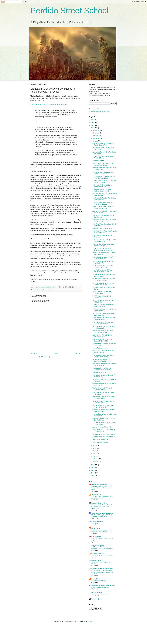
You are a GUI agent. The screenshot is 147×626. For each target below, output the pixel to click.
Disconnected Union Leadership (100, 594)
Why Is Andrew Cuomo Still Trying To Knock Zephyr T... (103, 327)
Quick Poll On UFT (98, 161)
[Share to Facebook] (70, 287)
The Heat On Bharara (99, 372)
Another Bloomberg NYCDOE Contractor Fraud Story (101, 360)
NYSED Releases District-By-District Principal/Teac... (103, 157)
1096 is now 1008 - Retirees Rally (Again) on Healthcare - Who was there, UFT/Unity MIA (102, 506)
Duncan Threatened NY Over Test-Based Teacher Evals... (103, 207)
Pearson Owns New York (100, 439)
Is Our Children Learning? (98, 580)
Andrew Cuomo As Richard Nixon (102, 427)
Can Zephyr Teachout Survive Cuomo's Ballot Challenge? (101, 369)
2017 (93, 120)
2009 (93, 476)
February (96, 459)
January (95, 461)
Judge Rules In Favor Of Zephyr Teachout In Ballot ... (102, 335)
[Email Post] (60, 287)
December (96, 130)
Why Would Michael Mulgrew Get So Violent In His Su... (103, 351)
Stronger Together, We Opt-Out (100, 587)
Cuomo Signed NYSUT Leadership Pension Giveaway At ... (103, 173)
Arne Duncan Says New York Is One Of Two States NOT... (104, 194)
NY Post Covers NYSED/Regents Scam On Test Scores (102, 266)
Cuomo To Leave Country (100, 348)
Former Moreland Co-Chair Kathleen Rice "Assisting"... (103, 402)
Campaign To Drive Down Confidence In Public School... (104, 220)
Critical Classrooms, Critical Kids (102, 568)
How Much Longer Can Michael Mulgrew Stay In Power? (102, 270)
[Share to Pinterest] (73, 287)
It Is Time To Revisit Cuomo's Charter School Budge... (103, 423)
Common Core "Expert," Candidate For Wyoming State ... (104, 309)
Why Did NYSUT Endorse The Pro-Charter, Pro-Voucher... (103, 284)
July (94, 445)
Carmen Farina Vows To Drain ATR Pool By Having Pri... (103, 144)
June (94, 448)
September (96, 138)
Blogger (90, 621)
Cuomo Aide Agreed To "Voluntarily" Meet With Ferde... (103, 410)
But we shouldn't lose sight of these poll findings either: (48, 104)
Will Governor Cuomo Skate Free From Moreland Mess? (104, 364)
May (94, 451)
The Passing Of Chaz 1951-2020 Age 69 (102, 555)
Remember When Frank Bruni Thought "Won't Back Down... (104, 231)
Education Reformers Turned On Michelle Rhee (102, 301)
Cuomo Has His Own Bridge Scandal (104, 437)
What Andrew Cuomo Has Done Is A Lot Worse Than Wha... (103, 279)
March (95, 456)
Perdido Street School (69, 10)
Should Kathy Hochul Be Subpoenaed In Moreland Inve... (104, 397)
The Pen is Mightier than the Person (102, 585)
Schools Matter (96, 494)
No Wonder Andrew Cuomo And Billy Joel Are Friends (103, 275)
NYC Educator (96, 536)
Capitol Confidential (97, 545)
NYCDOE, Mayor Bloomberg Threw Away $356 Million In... (103, 203)
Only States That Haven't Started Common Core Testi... (102, 185)
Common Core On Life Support (102, 228)
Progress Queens (97, 599)
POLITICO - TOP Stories (99, 484)
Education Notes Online (99, 503)
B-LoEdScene (95, 579)
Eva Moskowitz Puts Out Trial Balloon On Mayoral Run (104, 198)
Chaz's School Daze (97, 553)
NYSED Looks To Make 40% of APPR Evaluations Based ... (104, 181)
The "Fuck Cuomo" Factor (100, 442)
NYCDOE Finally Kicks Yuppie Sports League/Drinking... (104, 240)
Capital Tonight (96, 560)
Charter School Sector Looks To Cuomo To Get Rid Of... (102, 340)
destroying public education (43, 289)
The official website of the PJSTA (102, 513)
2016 (93, 123)
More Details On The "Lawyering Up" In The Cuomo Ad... (103, 430)
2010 (93, 473)
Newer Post (34, 353)
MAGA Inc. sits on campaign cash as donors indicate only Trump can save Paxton (101, 488)
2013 (93, 465)
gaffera (77, 621)
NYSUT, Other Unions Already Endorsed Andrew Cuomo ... (102, 249)
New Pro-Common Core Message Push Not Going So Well (103, 323)
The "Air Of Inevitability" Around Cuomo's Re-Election (102, 388)
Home (57, 353)
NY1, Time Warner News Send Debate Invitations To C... (104, 224)
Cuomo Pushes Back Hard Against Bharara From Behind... (103, 356)
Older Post (78, 353)
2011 (93, 470)
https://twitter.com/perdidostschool (99, 111)
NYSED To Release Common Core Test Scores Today (103, 305)
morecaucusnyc (96, 592)
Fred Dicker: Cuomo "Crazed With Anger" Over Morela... (102, 406)
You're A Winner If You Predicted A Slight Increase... (102, 292)
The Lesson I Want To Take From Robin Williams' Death (102, 331)
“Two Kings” (94, 523)
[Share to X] (68, 287)
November (96, 133)
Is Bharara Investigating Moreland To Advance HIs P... (103, 376)
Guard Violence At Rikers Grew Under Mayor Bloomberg (104, 318)
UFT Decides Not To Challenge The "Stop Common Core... (103, 177)
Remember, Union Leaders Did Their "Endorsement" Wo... (103, 258)
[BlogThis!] (66, 287)
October (95, 136)
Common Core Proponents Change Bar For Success (103, 419)
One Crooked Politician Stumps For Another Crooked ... (103, 245)
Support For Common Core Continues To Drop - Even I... (104, 253)
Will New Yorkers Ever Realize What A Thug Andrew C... (104, 384)
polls (53, 289)
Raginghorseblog (97, 521)
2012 (93, 467)
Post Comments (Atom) (46, 357)
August (95, 141)
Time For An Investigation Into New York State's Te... (103, 262)
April (94, 453)
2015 (93, 125)
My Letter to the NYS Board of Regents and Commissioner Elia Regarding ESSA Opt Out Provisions (102, 572)
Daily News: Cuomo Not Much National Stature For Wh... (101, 190)
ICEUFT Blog (95, 528)
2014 (93, 128)
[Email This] (64, 287)
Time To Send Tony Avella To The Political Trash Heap (102, 164)
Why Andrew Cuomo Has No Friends (103, 434)
